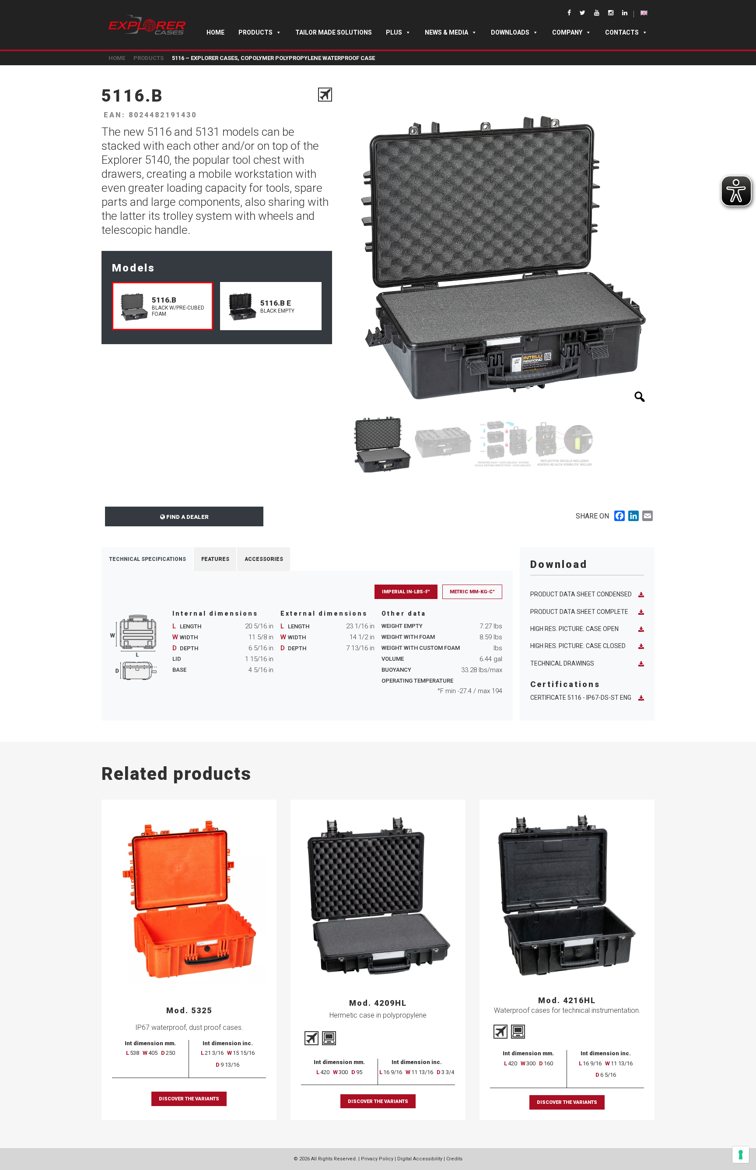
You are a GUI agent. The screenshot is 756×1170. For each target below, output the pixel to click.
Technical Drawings (562, 663)
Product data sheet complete (579, 611)
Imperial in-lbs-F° (406, 592)
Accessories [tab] (264, 559)
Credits (454, 1159)
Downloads (510, 32)
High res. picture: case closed (578, 645)
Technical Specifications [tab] (147, 559)
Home (215, 32)
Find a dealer (187, 517)
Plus (394, 32)
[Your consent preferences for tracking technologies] (740, 1154)
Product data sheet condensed (581, 594)
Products (255, 32)
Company (567, 32)
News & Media (446, 32)
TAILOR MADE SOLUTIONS (333, 32)
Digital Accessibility (419, 1159)
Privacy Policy (377, 1159)
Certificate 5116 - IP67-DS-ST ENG (580, 697)
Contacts (622, 32)
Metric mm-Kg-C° (472, 592)
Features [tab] (215, 559)
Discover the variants (189, 1099)
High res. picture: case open (574, 628)
